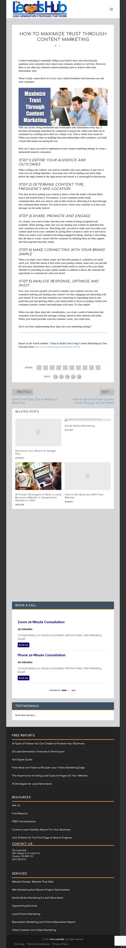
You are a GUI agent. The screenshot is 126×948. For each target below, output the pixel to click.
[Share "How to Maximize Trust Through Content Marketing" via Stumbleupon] (85, 367)
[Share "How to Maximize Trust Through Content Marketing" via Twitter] (45, 367)
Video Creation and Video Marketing (34, 930)
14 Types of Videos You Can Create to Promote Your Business (48, 743)
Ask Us (16, 805)
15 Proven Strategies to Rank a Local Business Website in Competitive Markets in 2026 (38, 497)
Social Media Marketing (80, 426)
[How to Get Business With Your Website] (88, 476)
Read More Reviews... (26, 715)
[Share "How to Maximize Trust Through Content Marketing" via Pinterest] (65, 367)
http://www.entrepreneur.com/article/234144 (57, 346)
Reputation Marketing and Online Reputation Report (44, 922)
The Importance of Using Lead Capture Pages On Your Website (50, 775)
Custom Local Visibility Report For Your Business (41, 829)
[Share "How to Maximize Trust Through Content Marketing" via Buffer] (78, 367)
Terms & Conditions (38, 944)
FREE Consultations (24, 821)
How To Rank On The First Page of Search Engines (42, 838)
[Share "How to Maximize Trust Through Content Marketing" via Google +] (52, 367)
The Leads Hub (57, 939)
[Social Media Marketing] (88, 420)
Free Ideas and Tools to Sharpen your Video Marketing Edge (48, 767)
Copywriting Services (24, 906)
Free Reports (20, 813)
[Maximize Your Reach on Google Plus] (38, 432)
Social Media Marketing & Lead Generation (37, 898)
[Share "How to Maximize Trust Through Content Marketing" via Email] (91, 367)
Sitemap (19, 944)
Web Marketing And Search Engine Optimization (41, 890)
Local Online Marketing (26, 914)
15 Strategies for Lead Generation (32, 784)
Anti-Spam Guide (22, 759)
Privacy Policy (60, 944)
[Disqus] (63, 560)
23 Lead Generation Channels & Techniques (38, 751)
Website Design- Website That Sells (33, 882)
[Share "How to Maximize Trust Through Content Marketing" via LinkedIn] (72, 367)
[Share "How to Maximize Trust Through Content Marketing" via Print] (98, 367)
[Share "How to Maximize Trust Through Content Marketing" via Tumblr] (58, 367)
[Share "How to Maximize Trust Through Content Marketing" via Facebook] (39, 367)
